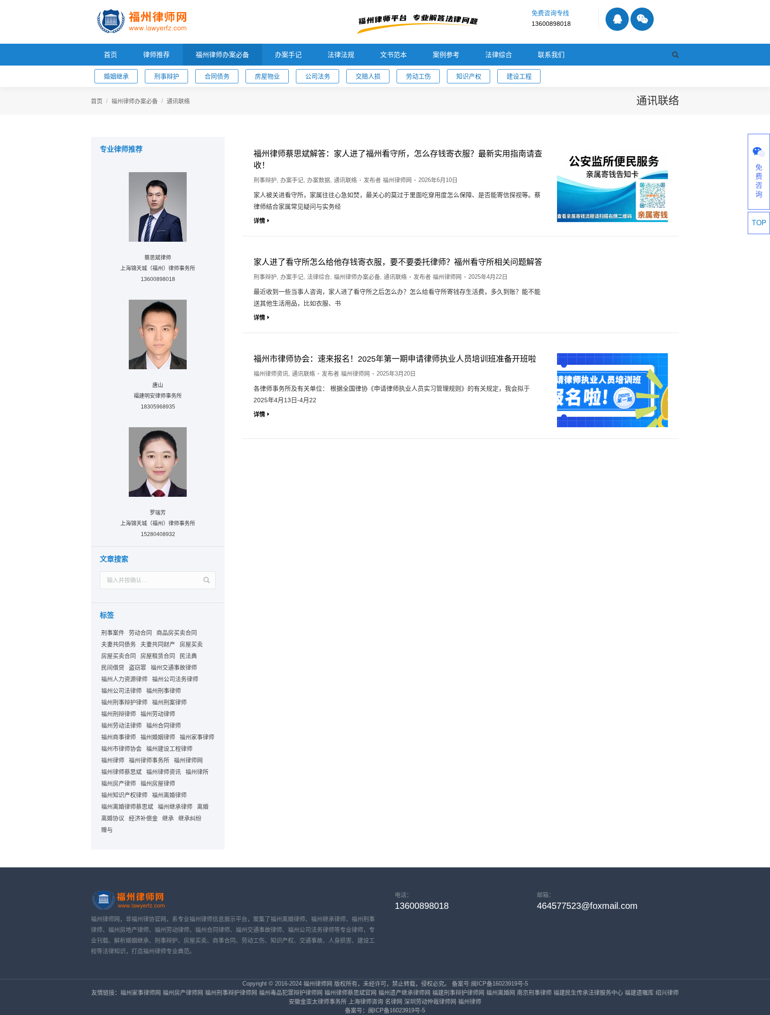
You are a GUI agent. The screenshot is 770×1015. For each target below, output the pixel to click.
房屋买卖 (191, 644)
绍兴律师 (667, 992)
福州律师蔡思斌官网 (350, 992)
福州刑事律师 (163, 690)
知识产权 (468, 76)
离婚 (203, 806)
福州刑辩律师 (118, 713)
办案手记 (291, 180)
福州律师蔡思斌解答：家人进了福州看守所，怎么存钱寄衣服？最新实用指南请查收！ (398, 159)
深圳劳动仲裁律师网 (430, 1001)
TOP (759, 223)
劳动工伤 (418, 76)
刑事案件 (112, 632)
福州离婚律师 (169, 795)
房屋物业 (267, 76)
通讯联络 (345, 180)
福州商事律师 (118, 737)
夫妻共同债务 (118, 644)
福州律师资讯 (271, 373)
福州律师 (112, 760)
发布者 (388, 180)
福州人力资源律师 (124, 679)
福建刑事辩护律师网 (458, 992)
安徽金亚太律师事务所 (318, 1001)
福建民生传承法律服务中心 (588, 992)
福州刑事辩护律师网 (231, 992)
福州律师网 (188, 760)
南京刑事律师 (534, 992)
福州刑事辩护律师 (124, 702)
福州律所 (197, 771)
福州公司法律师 (121, 690)
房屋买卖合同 (118, 655)
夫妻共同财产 (157, 644)
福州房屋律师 (157, 783)
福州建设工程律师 (169, 748)
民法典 (188, 655)
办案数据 (318, 180)
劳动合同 (140, 632)
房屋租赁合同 (157, 655)
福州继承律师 (175, 806)
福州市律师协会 (121, 748)
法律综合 (318, 276)
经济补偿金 (143, 818)
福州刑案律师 (169, 702)
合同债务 (217, 76)
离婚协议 (112, 818)
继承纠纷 (189, 818)
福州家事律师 (197, 737)
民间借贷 (112, 667)
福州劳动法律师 (121, 725)
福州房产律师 (118, 783)
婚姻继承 (116, 76)
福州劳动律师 (157, 713)
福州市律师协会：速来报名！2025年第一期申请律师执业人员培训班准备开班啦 (395, 359)
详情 (259, 220)
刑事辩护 (166, 76)
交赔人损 (368, 76)
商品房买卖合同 (176, 632)
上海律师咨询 (365, 1001)
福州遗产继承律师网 (404, 992)
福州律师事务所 (149, 760)
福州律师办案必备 (134, 101)
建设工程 (519, 76)
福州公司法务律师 (175, 679)
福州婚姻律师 (157, 737)
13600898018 (551, 23)
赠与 (107, 829)
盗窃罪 (137, 667)
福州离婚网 (500, 992)
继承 (168, 818)
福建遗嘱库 (639, 992)
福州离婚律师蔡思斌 (127, 806)
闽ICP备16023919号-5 (396, 1010)
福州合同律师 (163, 725)
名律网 (393, 1001)
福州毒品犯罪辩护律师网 (291, 992)
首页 (96, 101)
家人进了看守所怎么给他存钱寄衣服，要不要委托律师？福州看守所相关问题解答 (398, 262)
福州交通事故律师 (174, 667)
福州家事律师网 (140, 992)
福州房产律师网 (183, 992)
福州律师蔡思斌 (121, 771)
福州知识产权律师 (124, 795)
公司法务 (317, 76)
